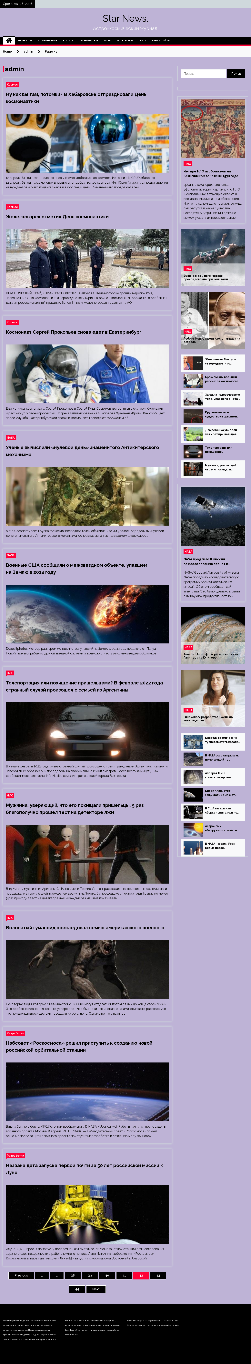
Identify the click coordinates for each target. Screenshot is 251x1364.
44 (77, 1289)
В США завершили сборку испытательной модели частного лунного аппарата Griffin (222, 811)
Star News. (125, 18)
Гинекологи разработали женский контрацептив (209, 718)
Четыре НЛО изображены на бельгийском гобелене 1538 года (211, 173)
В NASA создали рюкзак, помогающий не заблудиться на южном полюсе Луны (222, 758)
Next (96, 1289)
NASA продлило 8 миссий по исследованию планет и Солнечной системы (206, 561)
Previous (21, 1275)
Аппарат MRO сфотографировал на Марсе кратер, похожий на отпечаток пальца (221, 775)
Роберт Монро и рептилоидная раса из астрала (212, 340)
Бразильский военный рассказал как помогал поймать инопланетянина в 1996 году (222, 379)
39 (90, 1275)
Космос (69, 40)
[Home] (9, 41)
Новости (25, 40)
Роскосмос (125, 40)
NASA (107, 40)
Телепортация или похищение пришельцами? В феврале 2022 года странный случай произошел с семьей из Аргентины (222, 450)
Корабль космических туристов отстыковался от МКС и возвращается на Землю (222, 740)
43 (158, 1275)
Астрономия (47, 40)
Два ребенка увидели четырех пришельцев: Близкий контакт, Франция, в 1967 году (221, 432)
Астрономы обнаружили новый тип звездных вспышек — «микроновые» (222, 828)
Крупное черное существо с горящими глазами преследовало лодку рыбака (222, 415)
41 (124, 1275)
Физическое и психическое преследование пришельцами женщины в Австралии (206, 277)
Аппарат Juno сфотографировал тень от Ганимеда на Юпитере (213, 656)
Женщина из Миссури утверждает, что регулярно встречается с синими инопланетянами (222, 362)
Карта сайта (161, 40)
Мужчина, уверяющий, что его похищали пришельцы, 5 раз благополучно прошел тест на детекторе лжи (222, 468)
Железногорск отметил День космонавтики (57, 217)
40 (107, 1275)
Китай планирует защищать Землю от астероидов (220, 793)
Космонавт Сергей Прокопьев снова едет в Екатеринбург (73, 332)
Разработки (89, 40)
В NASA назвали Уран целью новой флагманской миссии (220, 846)
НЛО (143, 40)
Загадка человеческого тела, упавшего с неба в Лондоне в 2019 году (222, 397)
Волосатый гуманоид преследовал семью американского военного (85, 927)
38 (73, 1275)
